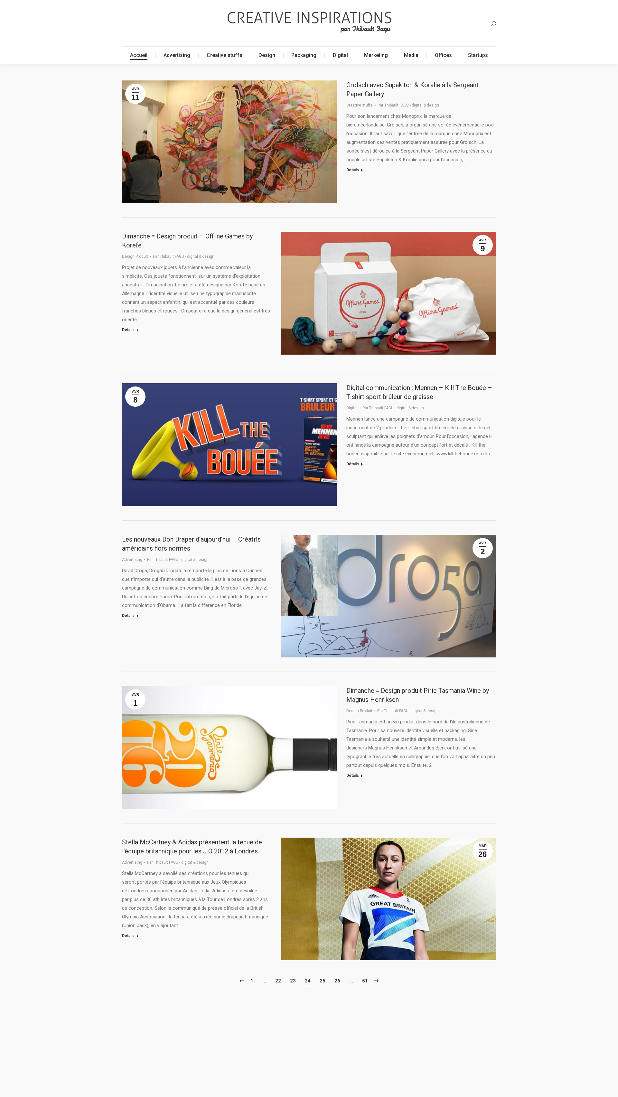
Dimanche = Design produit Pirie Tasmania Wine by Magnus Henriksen (417, 695)
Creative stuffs (359, 105)
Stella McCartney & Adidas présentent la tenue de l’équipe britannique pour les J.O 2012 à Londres (192, 846)
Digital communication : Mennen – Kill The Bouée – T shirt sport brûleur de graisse (419, 392)
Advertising (132, 559)
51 (365, 981)
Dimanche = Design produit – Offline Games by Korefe (187, 240)
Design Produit (135, 256)
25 (322, 981)
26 (337, 981)
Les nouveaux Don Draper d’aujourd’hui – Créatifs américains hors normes (191, 543)
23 (293, 981)
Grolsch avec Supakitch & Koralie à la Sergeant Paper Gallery (412, 89)
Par (408, 105)
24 (308, 981)
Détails (352, 170)
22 (278, 981)
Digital (352, 408)
